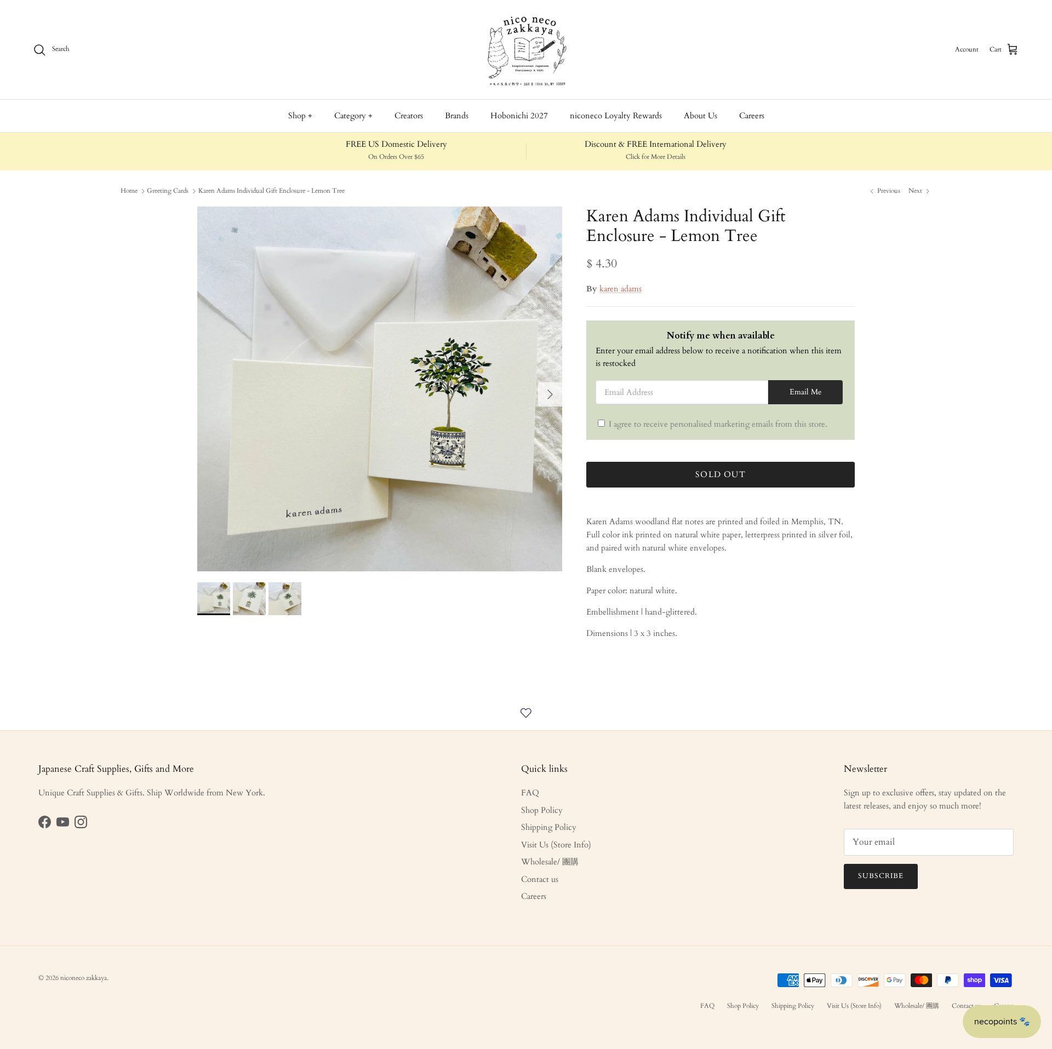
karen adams (620, 288)
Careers (751, 115)
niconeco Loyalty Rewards (616, 115)
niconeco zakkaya (83, 977)
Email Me (805, 392)
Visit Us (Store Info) (556, 844)
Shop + (300, 115)
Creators (409, 115)
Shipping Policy (548, 827)
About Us (700, 115)
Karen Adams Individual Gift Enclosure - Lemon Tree (271, 190)
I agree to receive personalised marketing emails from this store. (718, 424)
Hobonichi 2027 (519, 115)
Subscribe (881, 876)
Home (129, 190)
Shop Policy (542, 810)
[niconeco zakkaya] (526, 49)
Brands (456, 115)
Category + (353, 115)
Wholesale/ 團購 (550, 861)
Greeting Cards (167, 190)
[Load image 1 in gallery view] (379, 389)
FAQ (530, 792)
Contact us (539, 879)
